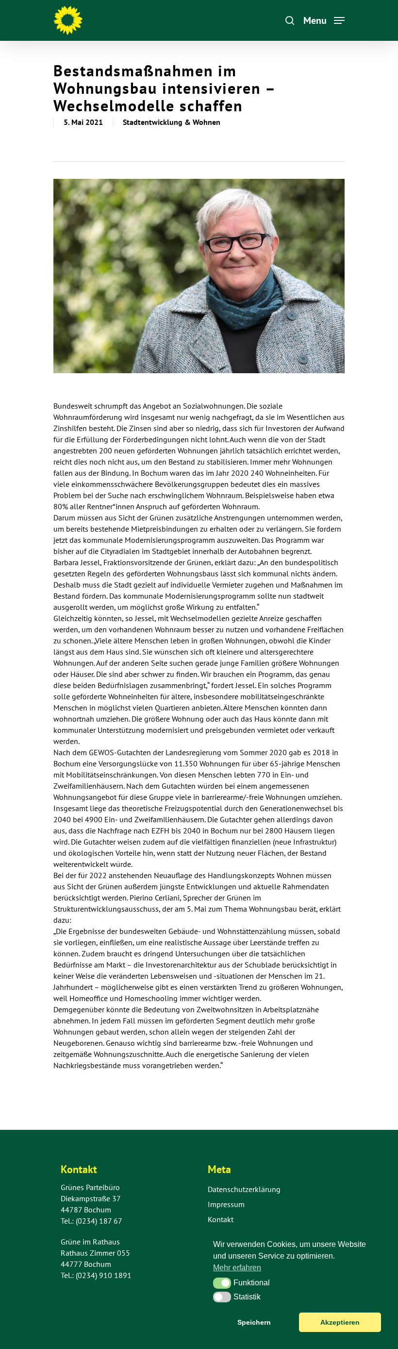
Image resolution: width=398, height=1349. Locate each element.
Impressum (226, 1204)
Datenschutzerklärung (244, 1189)
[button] (222, 1283)
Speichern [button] (254, 1322)
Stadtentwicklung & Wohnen (171, 122)
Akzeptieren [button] (340, 1322)
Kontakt (220, 1219)
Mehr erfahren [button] (237, 1267)
